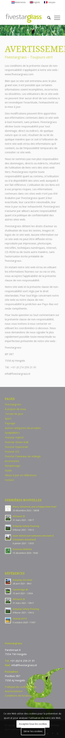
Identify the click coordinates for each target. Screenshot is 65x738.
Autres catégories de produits (23, 428)
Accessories (12, 461)
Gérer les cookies (33, 731)
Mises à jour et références (21, 475)
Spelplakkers (12, 432)
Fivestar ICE (12, 451)
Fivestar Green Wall (16, 442)
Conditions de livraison (18, 695)
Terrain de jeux (14, 413)
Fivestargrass (13, 404)
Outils (8, 470)
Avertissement (14, 691)
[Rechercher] (47, 18)
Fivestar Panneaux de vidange (23, 456)
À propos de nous (15, 409)
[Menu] (55, 18)
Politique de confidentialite (21, 686)
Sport (8, 418)
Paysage (10, 423)
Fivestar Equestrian (16, 447)
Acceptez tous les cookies (33, 723)
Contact (9, 480)
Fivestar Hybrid (14, 437)
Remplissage (12, 465)
